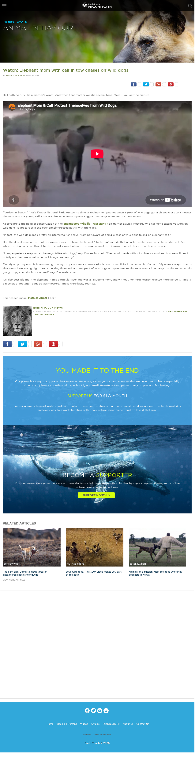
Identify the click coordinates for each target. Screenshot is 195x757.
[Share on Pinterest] (173, 84)
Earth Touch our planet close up (97, 5)
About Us (128, 724)
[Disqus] (97, 647)
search (190, 6)
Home (50, 724)
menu (4, 5)
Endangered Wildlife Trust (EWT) (85, 223)
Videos (84, 724)
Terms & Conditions (102, 735)
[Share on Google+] (161, 84)
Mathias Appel (37, 297)
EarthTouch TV (111, 724)
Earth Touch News (15, 76)
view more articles (14, 580)
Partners (87, 735)
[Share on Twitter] (148, 84)
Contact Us (142, 724)
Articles (95, 724)
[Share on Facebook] (136, 84)
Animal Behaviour (38, 28)
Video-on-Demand (66, 724)
